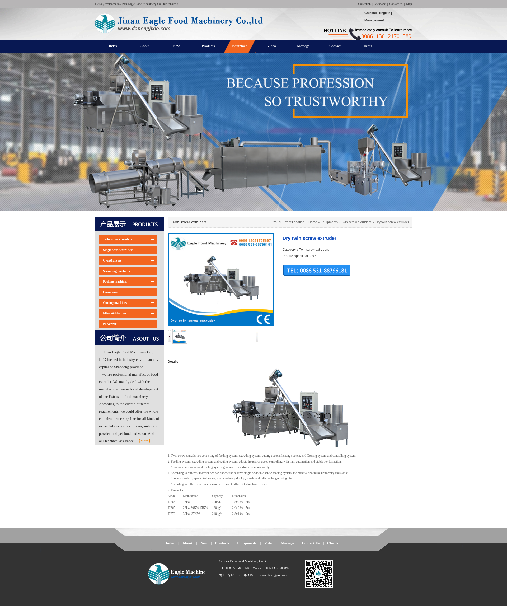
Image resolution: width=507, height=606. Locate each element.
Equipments (329, 222)
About (187, 543)
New (203, 543)
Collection (364, 4)
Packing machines (115, 281)
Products (222, 543)
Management (374, 20)
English (384, 13)
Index (170, 543)
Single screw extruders (118, 250)
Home (312, 222)
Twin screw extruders (117, 239)
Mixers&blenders (114, 313)
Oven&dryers (112, 260)
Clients (332, 543)
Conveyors (110, 292)
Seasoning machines (116, 271)
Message (380, 4)
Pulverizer (109, 324)
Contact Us (311, 543)
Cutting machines (115, 303)
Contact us (395, 4)
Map (409, 4)
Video (268, 543)
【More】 (144, 441)
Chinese (371, 13)
